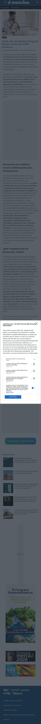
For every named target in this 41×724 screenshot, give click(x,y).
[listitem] (20, 359)
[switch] (33, 364)
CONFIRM (13, 397)
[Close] (37, 324)
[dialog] (20, 362)
